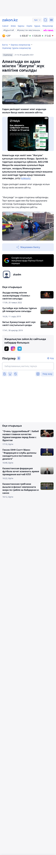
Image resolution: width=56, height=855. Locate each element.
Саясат (5, 26)
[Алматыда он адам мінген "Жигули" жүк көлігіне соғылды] (28, 226)
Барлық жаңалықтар (20, 44)
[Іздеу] (45, 19)
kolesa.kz (26, 178)
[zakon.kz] (10, 20)
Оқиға (29, 26)
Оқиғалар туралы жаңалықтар (16, 48)
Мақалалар (47, 26)
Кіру (52, 358)
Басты (5, 44)
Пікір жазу (47, 374)
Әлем (13, 26)
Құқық (37, 26)
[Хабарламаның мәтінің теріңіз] (28, 366)
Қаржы (21, 26)
